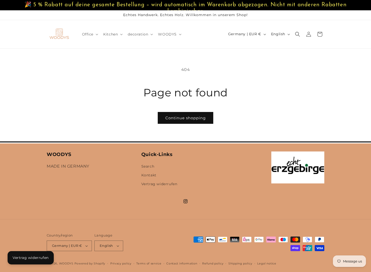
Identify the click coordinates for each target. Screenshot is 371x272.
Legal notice (266, 263)
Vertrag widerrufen (31, 257)
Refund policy (212, 263)
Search (147, 166)
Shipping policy (240, 263)
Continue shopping (185, 117)
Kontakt (148, 175)
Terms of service (148, 263)
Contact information (181, 263)
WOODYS (66, 263)
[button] (89, 34)
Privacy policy (120, 263)
